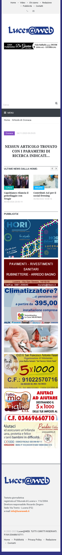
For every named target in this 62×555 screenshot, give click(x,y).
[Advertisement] (31, 84)
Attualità (39, 188)
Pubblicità (27, 6)
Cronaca (9, 133)
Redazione (47, 2)
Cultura (9, 188)
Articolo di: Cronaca (21, 120)
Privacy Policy (35, 539)
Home (13, 2)
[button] (28, 11)
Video (22, 2)
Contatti (39, 6)
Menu (10, 112)
